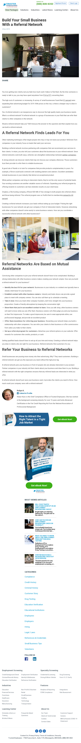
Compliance (30, 577)
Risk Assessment (65, 692)
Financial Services (8, 692)
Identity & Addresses (28, 677)
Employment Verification (29, 674)
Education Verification (34, 604)
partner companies (69, 155)
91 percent (67, 100)
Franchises (5, 695)
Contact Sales (46, 721)
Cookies (44, 719)
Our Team (44, 713)
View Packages (11, 10)
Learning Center (61, 10)
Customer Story (31, 593)
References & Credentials (35, 638)
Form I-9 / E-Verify (66, 677)
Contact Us (24, 735)
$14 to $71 (47, 95)
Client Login (74, 3)
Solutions (24, 10)
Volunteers (29, 649)
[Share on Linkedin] (15, 87)
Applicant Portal (60, 3)
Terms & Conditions (47, 735)
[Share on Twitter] (10, 87)
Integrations (64, 689)
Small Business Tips (33, 643)
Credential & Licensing (47, 674)
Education (5, 689)
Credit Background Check (10, 674)
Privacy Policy (34, 735)
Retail (23, 692)
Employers (29, 621)
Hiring (27, 627)
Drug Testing (30, 599)
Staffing (24, 698)
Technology (25, 701)
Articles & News (7, 718)
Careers (63, 716)
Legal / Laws (30, 632)
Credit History (30, 582)
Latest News (47, 10)
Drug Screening (65, 674)
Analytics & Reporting (47, 689)
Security (58, 735)
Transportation (26, 704)
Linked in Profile (25, 393)
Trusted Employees (10, 5)
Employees (29, 616)
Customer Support (66, 713)
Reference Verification (28, 680)
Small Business (26, 695)
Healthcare (5, 698)
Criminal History (31, 588)
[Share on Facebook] (4, 87)
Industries (35, 10)
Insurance (5, 701)
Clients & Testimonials (48, 716)
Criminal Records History (10, 677)
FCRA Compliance (46, 692)
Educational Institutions (34, 610)
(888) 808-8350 (44, 4)
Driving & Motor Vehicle (48, 677)
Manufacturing (7, 704)
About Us (74, 10)
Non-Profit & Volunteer (28, 689)
